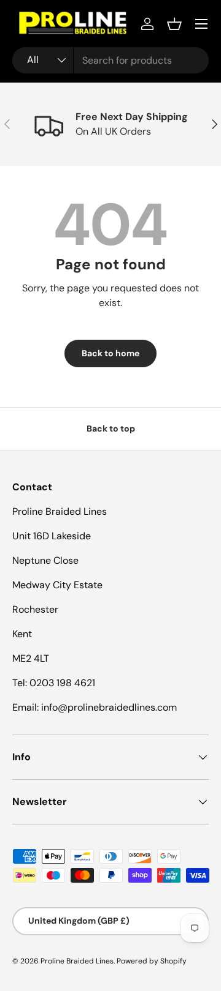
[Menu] (201, 23)
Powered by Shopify (152, 961)
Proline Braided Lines (77, 961)
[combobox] (110, 60)
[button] (174, 23)
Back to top (111, 428)
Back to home (110, 353)
